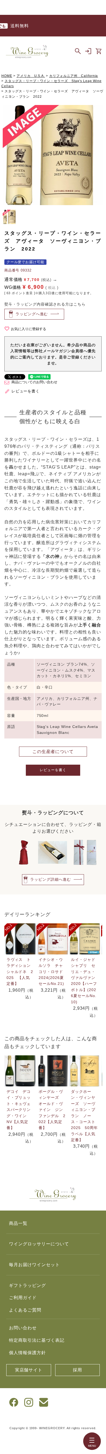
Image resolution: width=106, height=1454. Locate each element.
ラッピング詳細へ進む (50, 879)
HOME (6, 76)
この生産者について (53, 751)
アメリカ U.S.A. (31, 76)
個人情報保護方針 (27, 1352)
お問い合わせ (23, 1328)
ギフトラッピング (27, 1285)
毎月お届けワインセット (34, 1264)
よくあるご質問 (25, 1310)
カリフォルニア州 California (73, 76)
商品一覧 (18, 1223)
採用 (77, 1370)
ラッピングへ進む (31, 314)
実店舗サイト (29, 1370)
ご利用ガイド (23, 1297)
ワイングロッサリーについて (39, 1244)
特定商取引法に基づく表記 (36, 1340)
